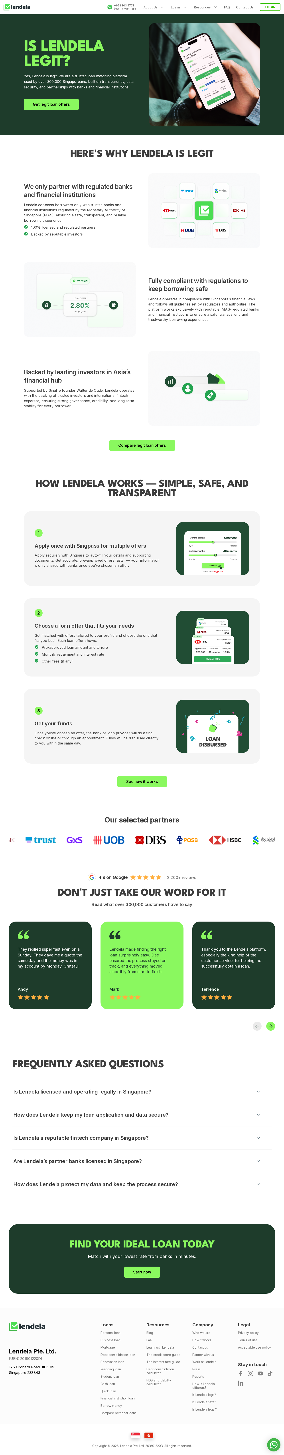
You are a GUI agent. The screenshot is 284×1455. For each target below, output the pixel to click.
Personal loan (110, 1333)
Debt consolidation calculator (160, 1371)
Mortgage (108, 1347)
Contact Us (245, 7)
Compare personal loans (118, 1413)
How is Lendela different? (203, 1385)
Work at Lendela (204, 1362)
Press (196, 1369)
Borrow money (111, 1405)
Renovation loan (112, 1362)
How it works (201, 1340)
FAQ (227, 7)
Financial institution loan (118, 1398)
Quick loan (108, 1391)
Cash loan (108, 1384)
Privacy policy (248, 1333)
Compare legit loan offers (142, 445)
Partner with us (203, 1355)
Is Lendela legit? (204, 1395)
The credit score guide (163, 1355)
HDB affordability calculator (158, 1382)
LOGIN (270, 7)
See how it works (142, 781)
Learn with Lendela (160, 1347)
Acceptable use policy (254, 1347)
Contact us (200, 1347)
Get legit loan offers (51, 104)
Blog (149, 1333)
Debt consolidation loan (118, 1355)
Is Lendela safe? (204, 1402)
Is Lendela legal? (204, 1409)
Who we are (201, 1333)
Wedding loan (111, 1369)
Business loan (110, 1340)
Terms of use (247, 1340)
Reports (198, 1376)
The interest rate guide (163, 1362)
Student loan (110, 1376)
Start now (142, 1272)
